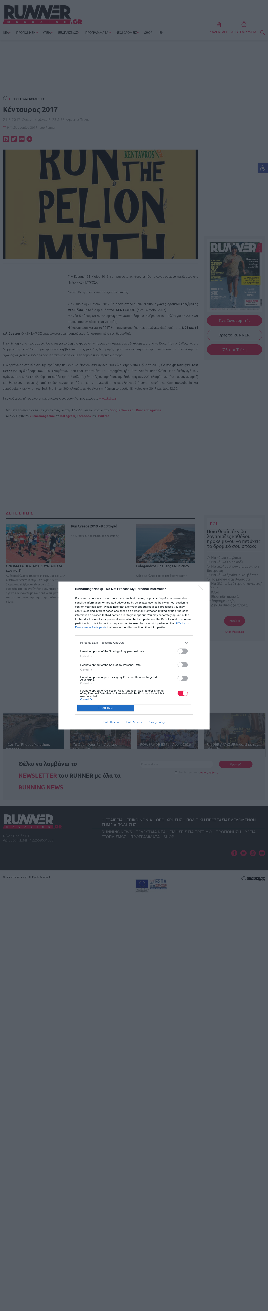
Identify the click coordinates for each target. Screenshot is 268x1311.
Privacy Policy (156, 722)
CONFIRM (105, 708)
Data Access (134, 722)
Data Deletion (111, 722)
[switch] (183, 651)
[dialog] (134, 655)
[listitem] (134, 642)
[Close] (202, 589)
